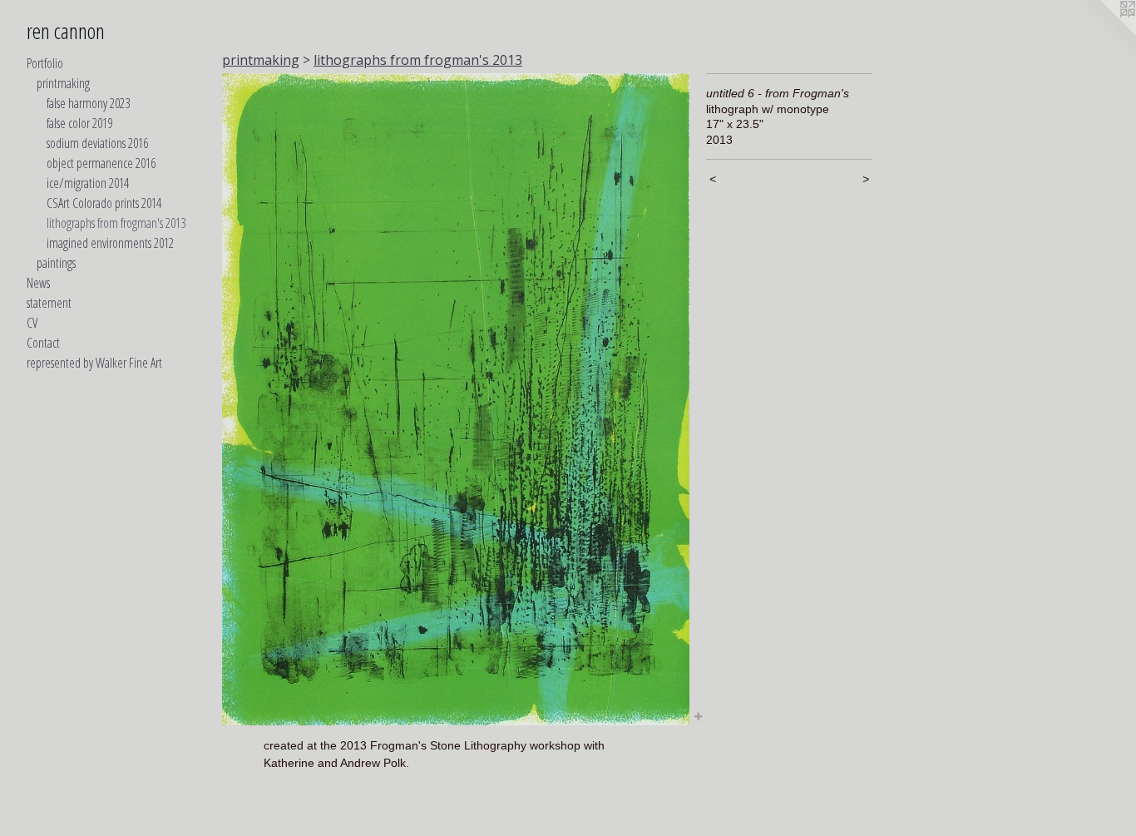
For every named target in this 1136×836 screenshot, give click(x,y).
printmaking (63, 83)
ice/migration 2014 (88, 183)
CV (32, 323)
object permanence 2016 (101, 163)
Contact (43, 343)
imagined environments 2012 (110, 243)
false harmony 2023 (88, 103)
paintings (56, 263)
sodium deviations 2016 (97, 143)
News (38, 283)
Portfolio (45, 63)
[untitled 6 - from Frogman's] (455, 399)
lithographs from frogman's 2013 (116, 223)
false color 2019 (79, 123)
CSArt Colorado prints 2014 (104, 203)
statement (49, 303)
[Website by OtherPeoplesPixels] (1102, 33)
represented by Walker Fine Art (94, 363)
